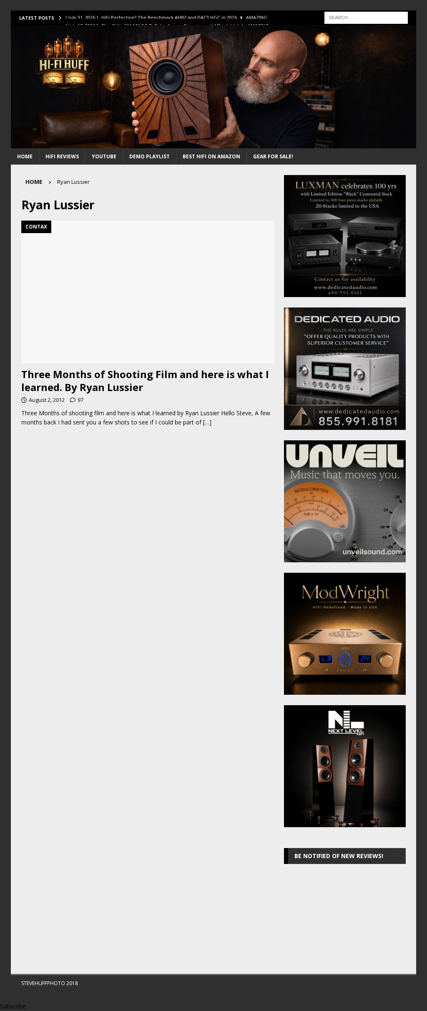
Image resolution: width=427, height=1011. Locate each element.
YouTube (104, 156)
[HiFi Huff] (214, 143)
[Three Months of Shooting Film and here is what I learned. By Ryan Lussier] (147, 292)
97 (80, 400)
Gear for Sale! (273, 156)
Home (25, 156)
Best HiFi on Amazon (211, 156)
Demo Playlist (149, 156)
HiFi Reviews (62, 156)
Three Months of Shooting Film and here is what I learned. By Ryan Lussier (145, 380)
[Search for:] (366, 17)
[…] (207, 422)
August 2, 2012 (47, 400)
